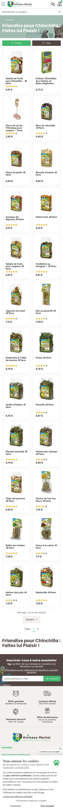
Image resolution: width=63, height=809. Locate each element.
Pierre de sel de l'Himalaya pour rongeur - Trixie (14, 128)
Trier (48, 43)
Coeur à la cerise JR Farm (46, 546)
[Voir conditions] (15, 693)
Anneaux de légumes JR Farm (15, 218)
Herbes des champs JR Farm (46, 453)
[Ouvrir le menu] (3, 4)
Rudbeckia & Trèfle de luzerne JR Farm (16, 359)
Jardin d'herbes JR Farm (15, 406)
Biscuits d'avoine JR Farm (46, 173)
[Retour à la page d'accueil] (26, 4)
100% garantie (16, 701)
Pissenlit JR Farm (45, 404)
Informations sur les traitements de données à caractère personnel (31, 671)
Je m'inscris (52, 678)
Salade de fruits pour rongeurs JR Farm (15, 266)
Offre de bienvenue (47, 717)
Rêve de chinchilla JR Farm (45, 127)
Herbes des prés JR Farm (16, 593)
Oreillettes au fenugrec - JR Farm (46, 265)
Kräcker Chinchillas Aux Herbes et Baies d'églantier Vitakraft (46, 81)
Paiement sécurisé (16, 719)
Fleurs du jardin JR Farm (15, 173)
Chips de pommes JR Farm (15, 499)
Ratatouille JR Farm (46, 592)
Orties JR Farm (43, 358)
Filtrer (18, 43)
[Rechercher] (59, 11)
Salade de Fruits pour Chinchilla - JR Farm (16, 81)
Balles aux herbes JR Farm (15, 546)
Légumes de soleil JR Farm (15, 312)
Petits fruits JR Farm (46, 217)
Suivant (30, 619)
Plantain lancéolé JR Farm (16, 453)
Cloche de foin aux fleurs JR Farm (46, 499)
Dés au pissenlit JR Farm (46, 312)
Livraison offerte (47, 701)
